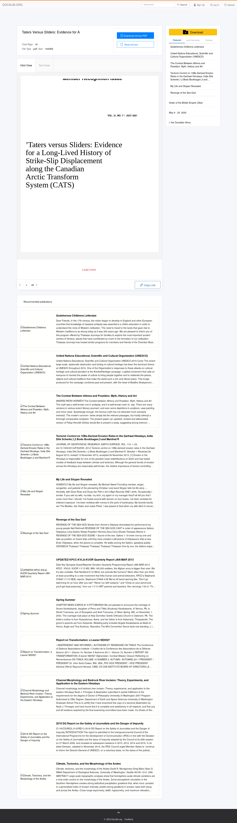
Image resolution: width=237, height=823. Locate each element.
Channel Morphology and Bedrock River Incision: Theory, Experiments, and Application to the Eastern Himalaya (102, 682)
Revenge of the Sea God (71, 519)
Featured (177, 40)
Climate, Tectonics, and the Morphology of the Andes (88, 763)
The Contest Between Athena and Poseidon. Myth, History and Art (96, 395)
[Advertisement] (118, 18)
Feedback (129, 819)
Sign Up (200, 4)
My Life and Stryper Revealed (74, 479)
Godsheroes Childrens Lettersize (76, 315)
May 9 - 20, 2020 (177, 112)
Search (183, 4)
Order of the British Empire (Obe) (186, 102)
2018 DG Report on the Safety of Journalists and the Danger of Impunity (99, 723)
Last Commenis (193, 40)
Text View (44, 65)
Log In (215, 4)
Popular (209, 40)
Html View (26, 65)
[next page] (36, 285)
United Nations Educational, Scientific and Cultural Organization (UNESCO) (102, 355)
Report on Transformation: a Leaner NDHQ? (83, 640)
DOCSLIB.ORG (12, 4)
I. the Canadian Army (180, 122)
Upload (231, 4)
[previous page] (19, 285)
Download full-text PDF (135, 35)
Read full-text (131, 44)
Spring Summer (65, 599)
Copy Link (149, 285)
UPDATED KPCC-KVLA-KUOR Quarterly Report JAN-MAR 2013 (95, 559)
